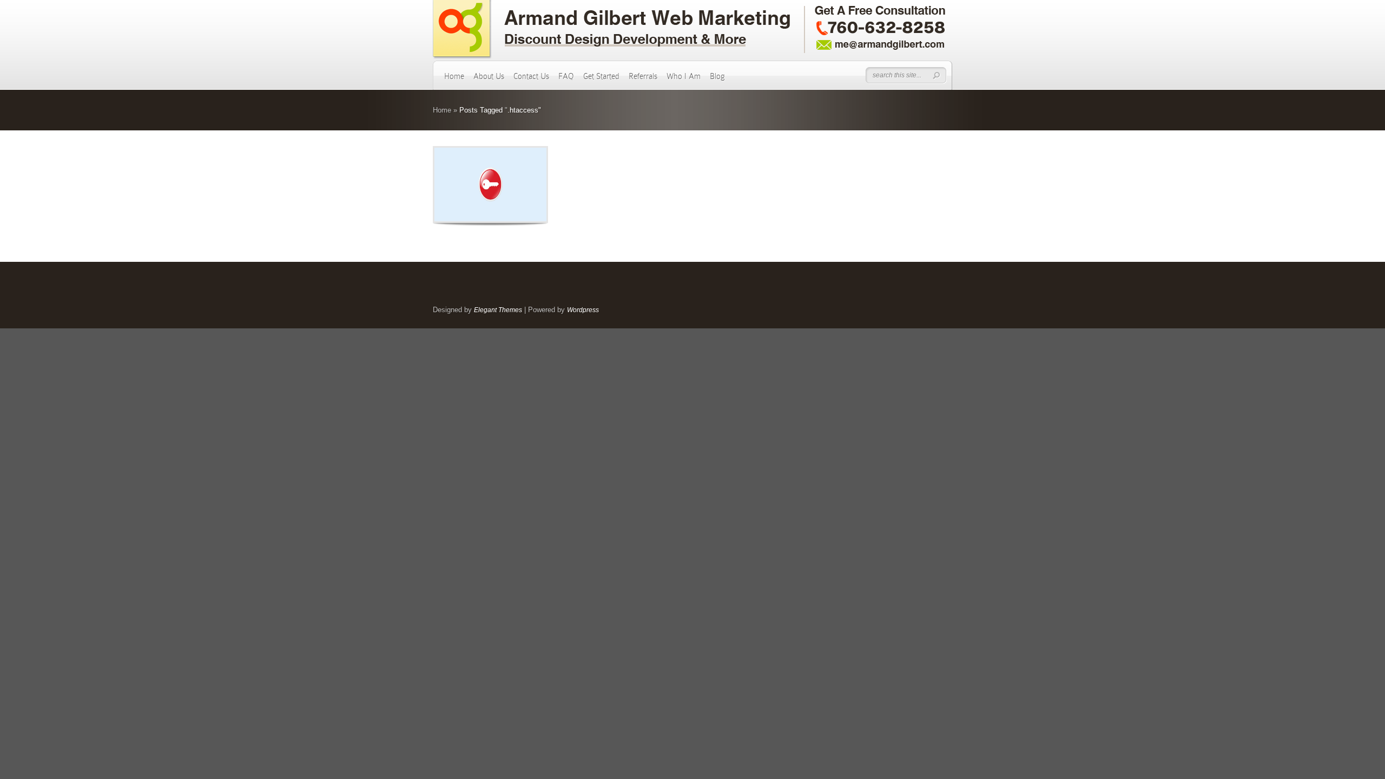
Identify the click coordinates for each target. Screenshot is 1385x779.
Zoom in (466, 184)
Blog (717, 76)
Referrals (643, 76)
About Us (488, 76)
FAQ (566, 76)
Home (454, 76)
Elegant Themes (498, 310)
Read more (518, 184)
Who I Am (684, 76)
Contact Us (531, 76)
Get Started (601, 76)
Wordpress (583, 310)
